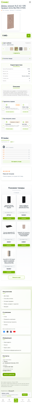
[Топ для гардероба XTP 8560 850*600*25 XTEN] (9, 226)
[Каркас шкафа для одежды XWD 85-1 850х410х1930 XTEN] (24, 199)
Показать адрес (9, 128)
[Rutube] (11, 331)
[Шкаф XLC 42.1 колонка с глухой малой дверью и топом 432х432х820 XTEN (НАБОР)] (24, 226)
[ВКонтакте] (4, 331)
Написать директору (9, 374)
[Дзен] (7, 331)
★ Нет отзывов (5, 10)
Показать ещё (16, 277)
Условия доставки (26, 128)
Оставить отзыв (16, 161)
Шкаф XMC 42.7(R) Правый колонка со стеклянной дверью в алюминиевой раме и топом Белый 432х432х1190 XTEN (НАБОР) (9, 261)
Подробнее (8, 395)
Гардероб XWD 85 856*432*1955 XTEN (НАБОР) (9, 206)
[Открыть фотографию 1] (10, 21)
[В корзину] (29, 35)
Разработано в (4, 390)
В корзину (9, 218)
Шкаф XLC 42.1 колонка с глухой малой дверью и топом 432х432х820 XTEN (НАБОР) (24, 234)
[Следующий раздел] (29, 108)
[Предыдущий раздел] (3, 108)
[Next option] (29, 125)
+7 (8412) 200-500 (8, 366)
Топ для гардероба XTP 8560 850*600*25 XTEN (9, 233)
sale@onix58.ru (7, 370)
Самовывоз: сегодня (14, 122)
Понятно (25, 394)
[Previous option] (3, 125)
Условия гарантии (10, 111)
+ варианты (16, 53)
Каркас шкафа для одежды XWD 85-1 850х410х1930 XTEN (24, 206)
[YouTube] (14, 331)
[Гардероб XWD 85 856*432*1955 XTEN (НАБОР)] (9, 199)
